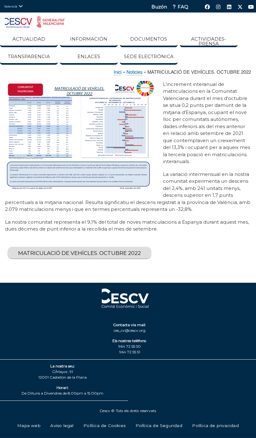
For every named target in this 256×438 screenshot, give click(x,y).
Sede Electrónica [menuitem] (149, 56)
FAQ (183, 7)
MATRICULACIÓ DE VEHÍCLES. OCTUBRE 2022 (79, 253)
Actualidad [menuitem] (28, 39)
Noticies (134, 71)
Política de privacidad (215, 425)
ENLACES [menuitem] (88, 56)
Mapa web (29, 425)
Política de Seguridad (158, 425)
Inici (117, 71)
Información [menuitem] (88, 39)
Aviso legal (61, 425)
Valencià (10, 6)
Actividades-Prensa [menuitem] (208, 41)
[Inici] (35, 23)
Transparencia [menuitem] (29, 56)
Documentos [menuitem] (148, 39)
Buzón (159, 7)
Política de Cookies (104, 425)
